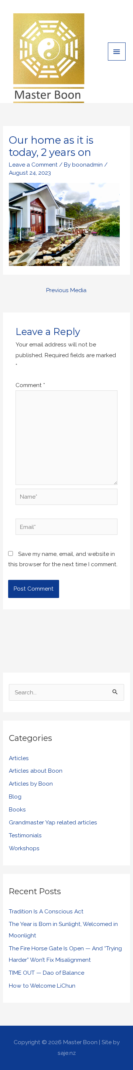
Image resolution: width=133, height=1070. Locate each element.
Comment (30, 385)
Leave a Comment (33, 164)
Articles (19, 758)
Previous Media (66, 290)
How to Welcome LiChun (42, 985)
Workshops (24, 848)
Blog (15, 796)
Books (17, 809)
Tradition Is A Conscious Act (46, 911)
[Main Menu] (117, 51)
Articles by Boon (31, 783)
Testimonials (25, 835)
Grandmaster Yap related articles (53, 822)
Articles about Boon (35, 770)
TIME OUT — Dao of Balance (46, 972)
